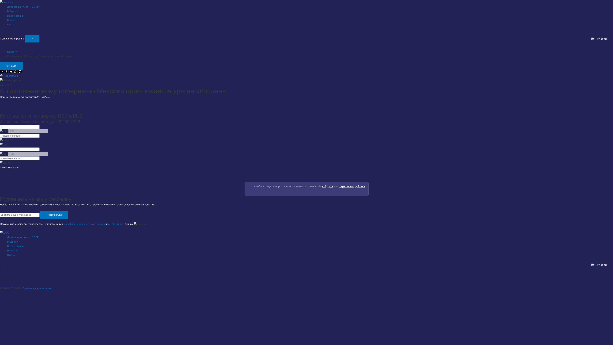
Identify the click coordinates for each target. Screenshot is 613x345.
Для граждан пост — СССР (23, 6)
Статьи (11, 24)
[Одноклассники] (6, 71)
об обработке (116, 224)
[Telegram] (11, 71)
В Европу (12, 11)
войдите (327, 186)
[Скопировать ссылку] (20, 71)
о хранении (99, 224)
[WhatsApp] (15, 71)
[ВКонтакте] (2, 71)
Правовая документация (37, 288)
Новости (12, 20)
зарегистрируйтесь (352, 186)
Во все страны (15, 15)
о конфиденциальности (77, 224)
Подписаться (54, 214)
